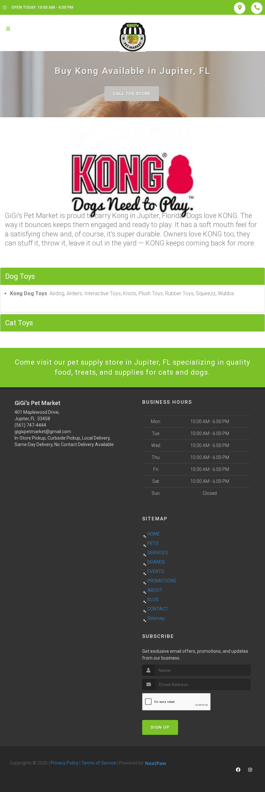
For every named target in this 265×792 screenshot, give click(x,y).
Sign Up (160, 727)
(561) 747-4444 (30, 425)
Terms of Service (98, 763)
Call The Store (132, 93)
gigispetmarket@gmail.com (43, 431)
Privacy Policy (65, 763)
